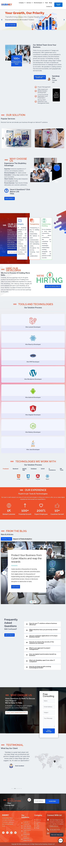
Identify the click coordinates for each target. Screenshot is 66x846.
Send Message (49, 730)
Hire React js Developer (33, 344)
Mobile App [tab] (24, 469)
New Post (16, 539)
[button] (1, 19)
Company (21, 2)
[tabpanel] (33, 477)
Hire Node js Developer (33, 432)
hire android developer (33, 397)
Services (29, 2)
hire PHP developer (33, 362)
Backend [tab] (15, 469)
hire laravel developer (33, 327)
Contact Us (49, 6)
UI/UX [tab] (43, 469)
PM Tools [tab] (61, 469)
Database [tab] (34, 469)
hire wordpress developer (33, 379)
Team (46, 2)
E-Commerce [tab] (52, 469)
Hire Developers (38, 2)
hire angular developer (33, 415)
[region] (33, 19)
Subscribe (52, 801)
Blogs (50, 2)
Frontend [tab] (6, 469)
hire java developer (33, 449)
